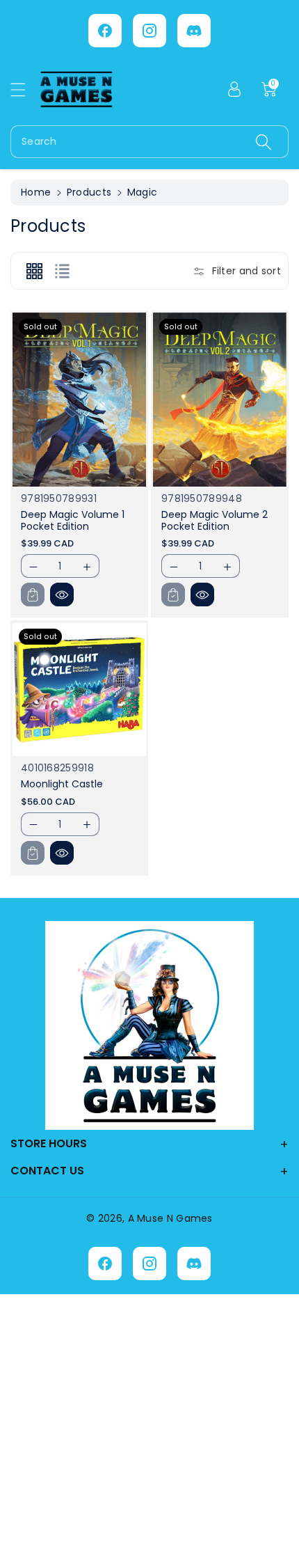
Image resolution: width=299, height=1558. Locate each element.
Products (89, 192)
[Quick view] (62, 594)
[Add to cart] (33, 594)
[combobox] (149, 141)
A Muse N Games (170, 1218)
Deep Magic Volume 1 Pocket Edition (72, 520)
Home (36, 192)
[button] (24, 89)
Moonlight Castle (62, 784)
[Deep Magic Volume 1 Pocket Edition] (79, 400)
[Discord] (194, 30)
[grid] (34, 270)
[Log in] (234, 89)
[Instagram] (149, 30)
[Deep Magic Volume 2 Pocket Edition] (219, 400)
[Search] (263, 141)
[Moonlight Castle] (79, 690)
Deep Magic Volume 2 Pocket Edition (214, 520)
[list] (61, 270)
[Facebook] (105, 30)
